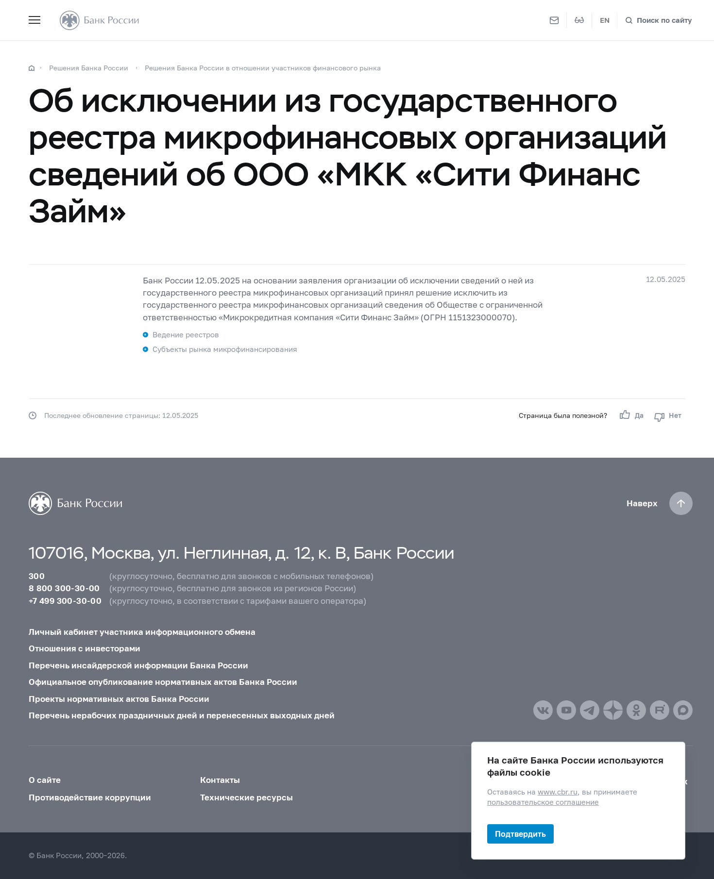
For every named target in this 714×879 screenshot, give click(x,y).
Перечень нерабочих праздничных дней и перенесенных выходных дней (182, 715)
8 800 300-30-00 (64, 588)
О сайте (45, 780)
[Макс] (683, 710)
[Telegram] (589, 710)
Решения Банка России (88, 68)
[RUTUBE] (659, 710)
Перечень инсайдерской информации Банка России (138, 665)
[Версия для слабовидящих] (579, 20)
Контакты (220, 780)
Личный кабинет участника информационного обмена (142, 632)
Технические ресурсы (246, 797)
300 (37, 576)
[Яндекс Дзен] (613, 710)
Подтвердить (520, 833)
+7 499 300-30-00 (65, 601)
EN (605, 20)
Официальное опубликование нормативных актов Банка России (163, 682)
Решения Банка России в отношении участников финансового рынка (263, 68)
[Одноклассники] (636, 710)
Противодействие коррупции (90, 797)
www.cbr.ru (558, 792)
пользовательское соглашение (543, 802)
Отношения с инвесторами (84, 648)
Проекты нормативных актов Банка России (119, 699)
